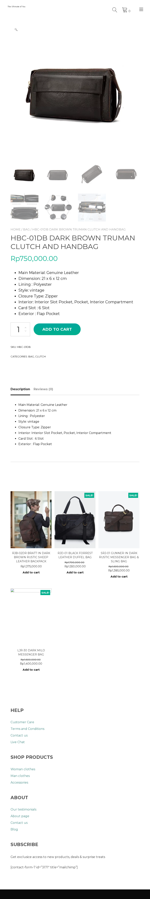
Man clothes (20, 776)
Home (16, 229)
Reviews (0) (43, 389)
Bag (26, 229)
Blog (14, 829)
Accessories (19, 782)
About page (20, 816)
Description (20, 389)
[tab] (22, 389)
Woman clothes (23, 769)
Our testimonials (23, 809)
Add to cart (57, 329)
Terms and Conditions (27, 729)
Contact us (19, 735)
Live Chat (18, 742)
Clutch (40, 356)
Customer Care (22, 722)
